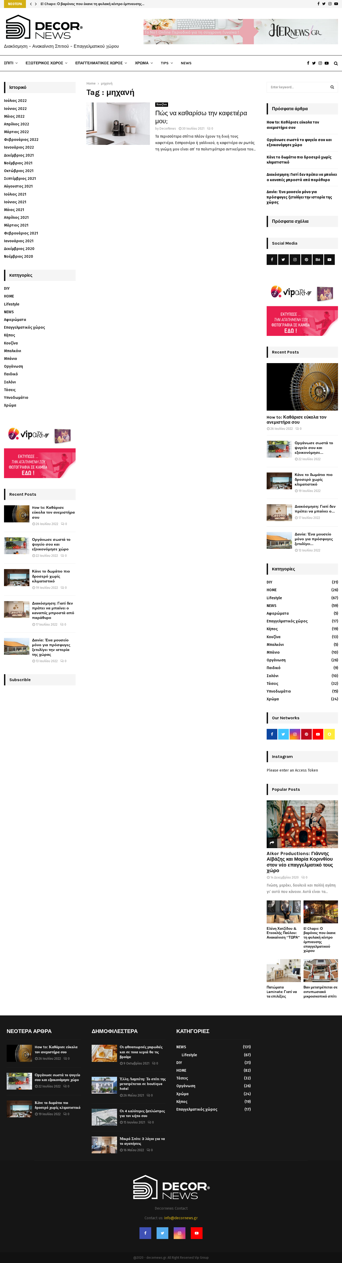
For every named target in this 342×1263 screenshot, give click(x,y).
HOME (9, 296)
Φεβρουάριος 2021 (21, 233)
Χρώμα (10, 405)
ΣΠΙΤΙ (8, 63)
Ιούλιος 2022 (15, 100)
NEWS (186, 63)
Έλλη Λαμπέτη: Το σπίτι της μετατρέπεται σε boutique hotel (143, 1084)
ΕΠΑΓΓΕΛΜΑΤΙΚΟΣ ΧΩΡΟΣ (99, 63)
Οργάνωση (13, 366)
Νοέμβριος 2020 (18, 256)
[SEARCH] (332, 87)
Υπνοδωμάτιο (16, 397)
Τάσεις (9, 390)
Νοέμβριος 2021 (18, 163)
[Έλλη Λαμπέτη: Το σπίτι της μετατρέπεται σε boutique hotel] (104, 1085)
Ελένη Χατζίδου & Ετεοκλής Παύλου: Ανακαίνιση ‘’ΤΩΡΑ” (283, 933)
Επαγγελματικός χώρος (24, 327)
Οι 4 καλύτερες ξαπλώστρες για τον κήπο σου (142, 1113)
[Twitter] (315, 63)
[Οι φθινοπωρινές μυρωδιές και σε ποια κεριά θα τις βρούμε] (104, 1053)
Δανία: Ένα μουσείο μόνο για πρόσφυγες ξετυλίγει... (314, 539)
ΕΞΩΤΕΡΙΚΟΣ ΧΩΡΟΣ (44, 63)
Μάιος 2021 (14, 210)
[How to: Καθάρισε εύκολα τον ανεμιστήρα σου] (16, 513)
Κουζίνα (162, 104)
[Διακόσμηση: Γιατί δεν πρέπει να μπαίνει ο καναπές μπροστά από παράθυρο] (16, 609)
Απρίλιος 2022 (16, 124)
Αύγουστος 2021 (18, 186)
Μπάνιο (10, 358)
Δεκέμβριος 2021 (19, 155)
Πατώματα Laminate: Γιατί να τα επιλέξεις (282, 991)
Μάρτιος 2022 (16, 132)
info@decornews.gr (181, 1218)
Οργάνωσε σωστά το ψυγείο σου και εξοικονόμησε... (314, 448)
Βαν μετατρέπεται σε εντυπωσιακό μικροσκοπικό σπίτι (320, 991)
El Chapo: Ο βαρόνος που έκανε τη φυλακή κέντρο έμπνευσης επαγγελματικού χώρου (320, 940)
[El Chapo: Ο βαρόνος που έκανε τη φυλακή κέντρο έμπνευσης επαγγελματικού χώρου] (321, 911)
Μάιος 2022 (14, 116)
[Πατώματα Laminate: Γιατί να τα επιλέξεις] (284, 970)
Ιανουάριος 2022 (19, 147)
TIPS (165, 63)
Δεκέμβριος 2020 (19, 249)
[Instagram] (321, 63)
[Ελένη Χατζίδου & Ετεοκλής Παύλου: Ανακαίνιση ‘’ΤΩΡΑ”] (284, 911)
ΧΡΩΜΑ (142, 63)
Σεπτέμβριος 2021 (20, 178)
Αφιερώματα (15, 319)
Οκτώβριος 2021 (18, 171)
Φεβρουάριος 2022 (21, 139)
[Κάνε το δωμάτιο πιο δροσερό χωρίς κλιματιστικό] (16, 577)
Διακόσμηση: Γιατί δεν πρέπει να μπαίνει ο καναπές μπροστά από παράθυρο (53, 610)
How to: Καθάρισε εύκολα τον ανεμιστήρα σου (53, 512)
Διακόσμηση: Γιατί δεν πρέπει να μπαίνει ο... (315, 509)
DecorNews (168, 128)
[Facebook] (309, 63)
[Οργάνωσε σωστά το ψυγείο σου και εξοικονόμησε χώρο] (16, 545)
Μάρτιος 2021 (16, 225)
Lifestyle (11, 304)
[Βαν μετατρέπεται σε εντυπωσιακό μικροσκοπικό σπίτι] (321, 970)
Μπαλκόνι (12, 351)
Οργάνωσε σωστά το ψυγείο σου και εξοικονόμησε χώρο (51, 544)
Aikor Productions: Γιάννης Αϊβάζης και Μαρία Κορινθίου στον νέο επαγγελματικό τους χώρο (300, 862)
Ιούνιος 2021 (15, 202)
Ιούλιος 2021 (15, 194)
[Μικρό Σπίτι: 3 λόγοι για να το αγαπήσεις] (104, 1145)
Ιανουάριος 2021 (18, 241)
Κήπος (9, 335)
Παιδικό (11, 374)
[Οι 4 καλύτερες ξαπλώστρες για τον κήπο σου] (104, 1117)
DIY (7, 288)
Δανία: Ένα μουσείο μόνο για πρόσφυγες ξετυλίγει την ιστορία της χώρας (51, 647)
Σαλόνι (10, 382)
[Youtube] (328, 63)
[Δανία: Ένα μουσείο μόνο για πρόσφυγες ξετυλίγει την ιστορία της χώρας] (16, 646)
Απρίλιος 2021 (16, 217)
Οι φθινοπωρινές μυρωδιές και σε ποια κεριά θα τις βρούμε (141, 1052)
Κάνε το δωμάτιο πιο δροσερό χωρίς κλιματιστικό (51, 576)
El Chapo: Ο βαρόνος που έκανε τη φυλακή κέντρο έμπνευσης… (92, 4)
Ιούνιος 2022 (15, 108)
